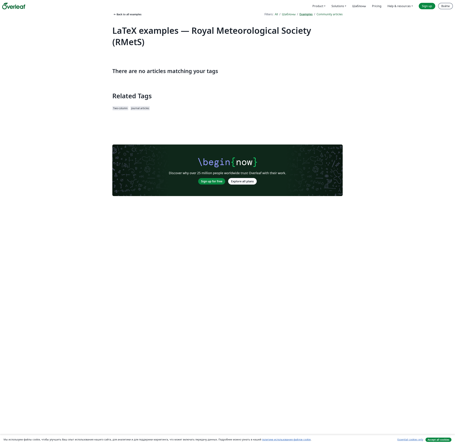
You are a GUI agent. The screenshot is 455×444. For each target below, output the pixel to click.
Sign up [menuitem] (427, 6)
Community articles (330, 14)
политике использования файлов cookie (286, 439)
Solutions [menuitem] (337, 6)
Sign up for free (211, 181)
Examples (306, 14)
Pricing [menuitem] (376, 6)
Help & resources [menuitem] (399, 6)
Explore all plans (242, 181)
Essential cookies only (410, 439)
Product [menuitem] (317, 6)
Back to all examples (127, 14)
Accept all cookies (438, 439)
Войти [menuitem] (445, 6)
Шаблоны (289, 14)
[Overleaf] (13, 6)
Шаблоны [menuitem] (359, 6)
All (276, 14)
